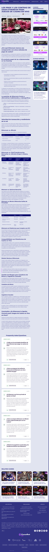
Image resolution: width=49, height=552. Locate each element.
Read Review (40, 24)
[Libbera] (30, 540)
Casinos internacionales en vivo (26, 514)
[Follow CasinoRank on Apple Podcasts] (46, 531)
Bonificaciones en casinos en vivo (26, 508)
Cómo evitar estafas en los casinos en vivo (8, 512)
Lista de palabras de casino (26, 506)
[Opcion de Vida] (16, 540)
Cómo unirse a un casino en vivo (8, 506)
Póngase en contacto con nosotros (42, 513)
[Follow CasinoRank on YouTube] (42, 531)
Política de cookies (11, 550)
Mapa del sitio (38, 550)
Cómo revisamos (42, 508)
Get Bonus (40, 22)
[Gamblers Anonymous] (35, 540)
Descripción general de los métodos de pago (25, 511)
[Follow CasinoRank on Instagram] (37, 531)
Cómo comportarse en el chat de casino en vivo (7, 515)
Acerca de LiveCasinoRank (42, 506)
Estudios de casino (35, 1)
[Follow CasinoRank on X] (40, 531)
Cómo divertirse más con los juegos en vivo (8, 509)
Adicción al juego (26, 513)
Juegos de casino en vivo (25, 1)
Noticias (46, 1)
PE (2, 530)
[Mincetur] (9, 540)
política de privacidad (25, 550)
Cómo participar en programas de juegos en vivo (8, 518)
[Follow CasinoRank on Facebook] (35, 531)
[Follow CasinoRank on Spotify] (44, 531)
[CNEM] (24, 540)
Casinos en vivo (16, 1)
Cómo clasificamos (42, 510)
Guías (41, 1)
